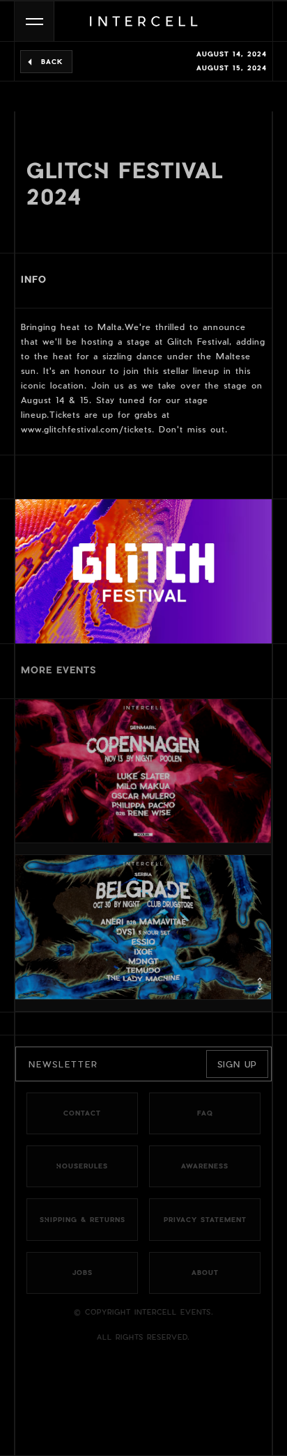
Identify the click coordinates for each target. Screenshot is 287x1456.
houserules (82, 1166)
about (205, 1272)
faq (205, 1113)
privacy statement (205, 1219)
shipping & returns (82, 1219)
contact (82, 1113)
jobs (82, 1272)
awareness (204, 1166)
